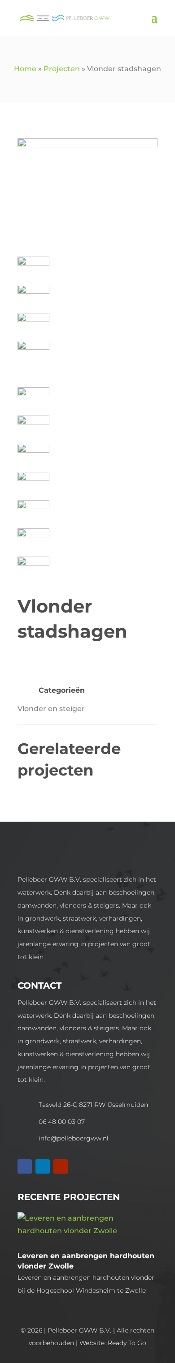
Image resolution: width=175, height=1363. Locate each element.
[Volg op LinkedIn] (42, 1166)
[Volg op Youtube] (60, 1166)
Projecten (62, 68)
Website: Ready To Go (112, 1343)
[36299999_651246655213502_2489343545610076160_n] (88, 145)
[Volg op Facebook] (25, 1166)
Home (25, 68)
